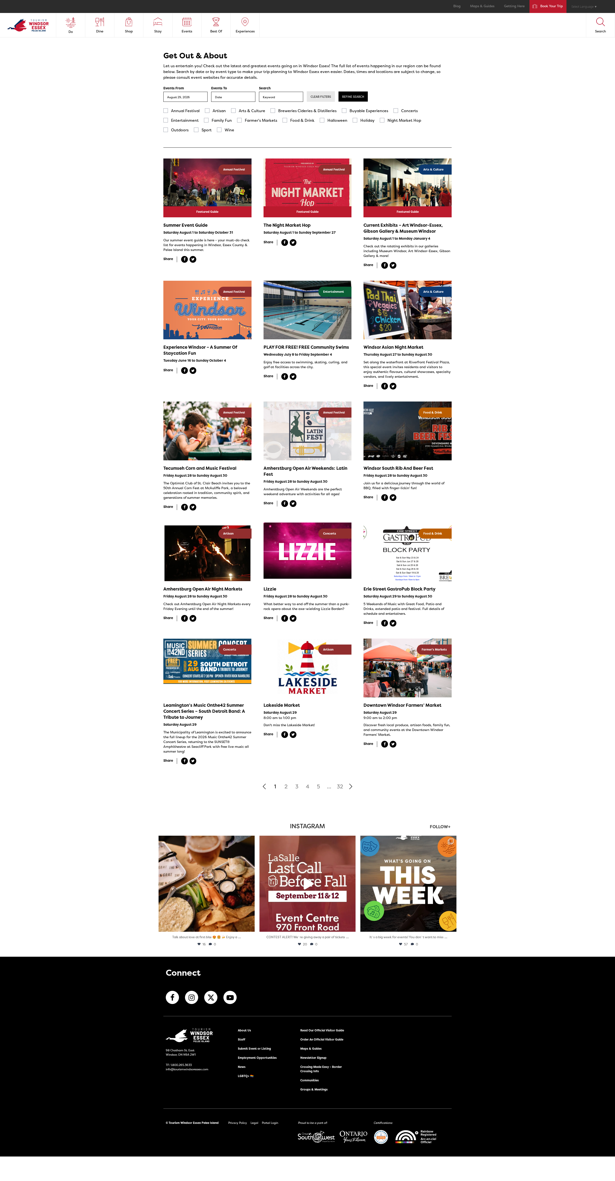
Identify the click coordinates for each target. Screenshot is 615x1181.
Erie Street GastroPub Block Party (399, 589)
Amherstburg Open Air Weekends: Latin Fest (305, 471)
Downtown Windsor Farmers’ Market (402, 705)
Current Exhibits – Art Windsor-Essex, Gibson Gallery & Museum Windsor (403, 228)
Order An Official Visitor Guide (321, 1039)
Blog (457, 6)
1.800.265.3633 (181, 1065)
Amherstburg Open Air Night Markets (202, 589)
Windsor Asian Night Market (393, 347)
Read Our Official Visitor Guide (322, 1030)
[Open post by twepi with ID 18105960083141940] (207, 884)
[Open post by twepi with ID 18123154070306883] (408, 884)
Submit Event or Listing (254, 1049)
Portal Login (270, 1123)
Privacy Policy (237, 1123)
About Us (244, 1030)
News (242, 1067)
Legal (254, 1123)
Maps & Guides (482, 6)
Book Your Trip (551, 6)
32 (340, 786)
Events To (219, 88)
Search (265, 88)
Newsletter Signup (313, 1058)
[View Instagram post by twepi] (250, 926)
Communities (309, 1080)
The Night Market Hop (287, 225)
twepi (206, 841)
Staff (241, 1039)
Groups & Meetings (314, 1089)
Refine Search (353, 97)
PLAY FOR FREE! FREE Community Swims (306, 347)
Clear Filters (321, 97)
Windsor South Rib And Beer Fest (398, 468)
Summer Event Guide (185, 225)
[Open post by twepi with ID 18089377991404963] (307, 884)
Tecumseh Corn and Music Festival (199, 468)
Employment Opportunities (257, 1058)
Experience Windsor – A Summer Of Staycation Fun (200, 350)
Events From (173, 88)
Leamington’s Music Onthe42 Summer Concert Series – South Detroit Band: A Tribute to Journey (204, 711)
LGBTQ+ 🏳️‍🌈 (246, 1076)
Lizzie (270, 589)
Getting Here (514, 6)
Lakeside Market (282, 705)
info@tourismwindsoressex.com (187, 1069)
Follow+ (440, 827)
